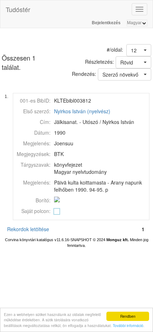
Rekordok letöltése (28, 229)
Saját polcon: (36, 210)
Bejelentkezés (106, 22)
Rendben (128, 316)
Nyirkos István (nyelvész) (82, 111)
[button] (138, 50)
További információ (128, 325)
